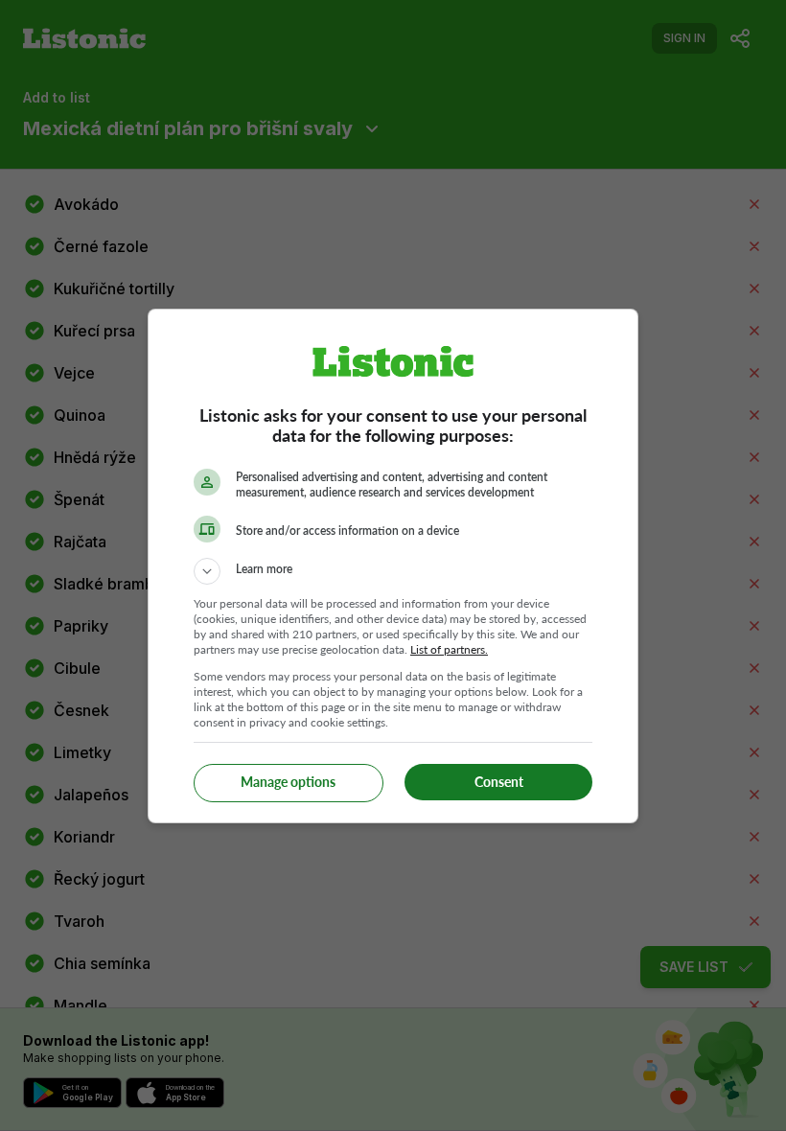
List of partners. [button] (449, 649)
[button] (393, 571)
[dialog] (393, 566)
